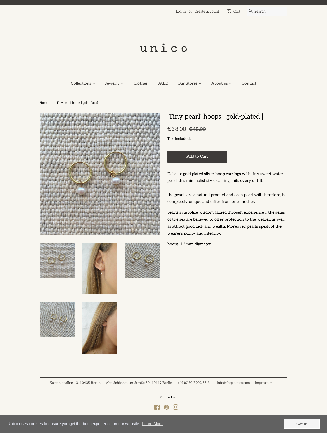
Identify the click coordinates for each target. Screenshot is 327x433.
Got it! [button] (301, 424)
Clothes (141, 83)
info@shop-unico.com (233, 383)
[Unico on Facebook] (157, 408)
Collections (81, 83)
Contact (249, 83)
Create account (207, 11)
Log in (181, 11)
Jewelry (113, 83)
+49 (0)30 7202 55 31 (194, 383)
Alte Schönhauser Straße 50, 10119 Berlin (139, 383)
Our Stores (188, 83)
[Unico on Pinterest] (166, 408)
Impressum (264, 383)
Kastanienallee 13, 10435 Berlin (75, 383)
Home (44, 103)
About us (220, 83)
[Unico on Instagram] (175, 408)
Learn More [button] (152, 423)
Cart (236, 11)
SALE (163, 83)
